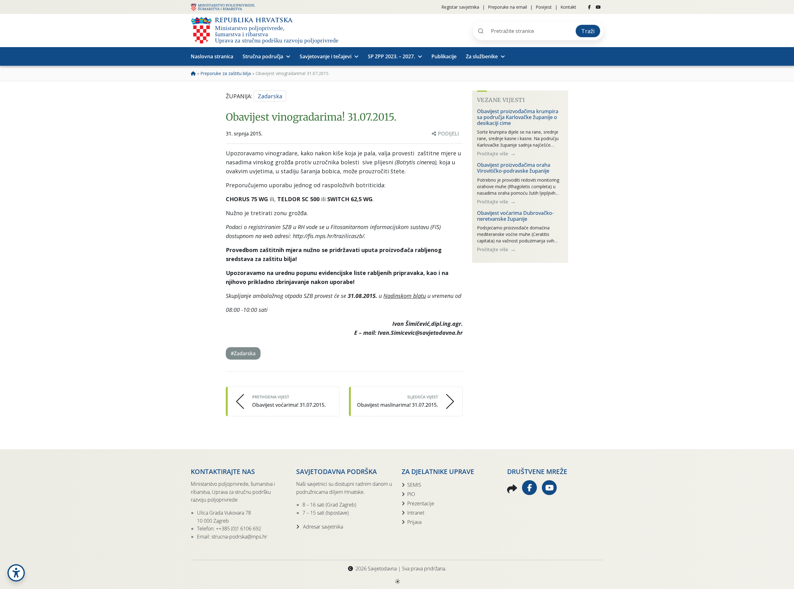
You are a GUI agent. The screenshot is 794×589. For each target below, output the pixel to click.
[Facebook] (589, 7)
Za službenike (482, 56)
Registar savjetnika (460, 7)
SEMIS (414, 484)
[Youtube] (598, 7)
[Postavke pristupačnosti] (16, 573)
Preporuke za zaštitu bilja (225, 73)
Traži (588, 31)
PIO (411, 494)
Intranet (415, 512)
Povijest (544, 7)
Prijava (414, 522)
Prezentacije (420, 503)
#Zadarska (243, 353)
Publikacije (444, 56)
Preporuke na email (507, 7)
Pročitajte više (493, 153)
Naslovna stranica (212, 56)
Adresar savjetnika (322, 526)
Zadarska (270, 96)
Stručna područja (263, 56)
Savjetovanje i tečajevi (325, 56)
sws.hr (397, 581)
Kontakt (568, 7)
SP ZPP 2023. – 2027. (391, 56)
